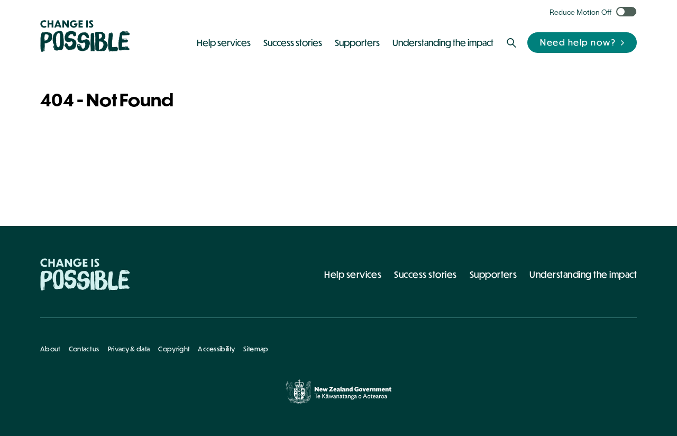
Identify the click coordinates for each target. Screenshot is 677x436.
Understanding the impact (583, 274)
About (50, 348)
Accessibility (216, 348)
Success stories (425, 274)
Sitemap (255, 348)
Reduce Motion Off (580, 11)
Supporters (493, 274)
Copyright (173, 348)
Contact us (84, 348)
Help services (352, 274)
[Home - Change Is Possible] (85, 274)
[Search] (511, 43)
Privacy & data (129, 348)
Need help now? (578, 42)
